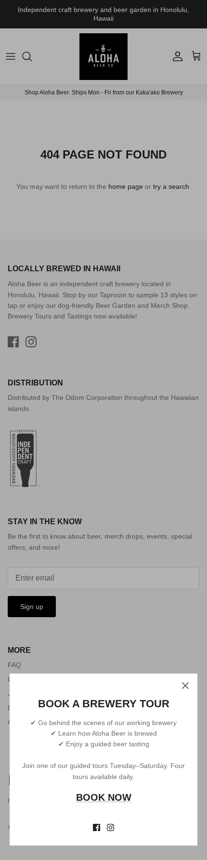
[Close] (185, 685)
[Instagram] (110, 827)
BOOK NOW (103, 797)
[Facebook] (96, 827)
